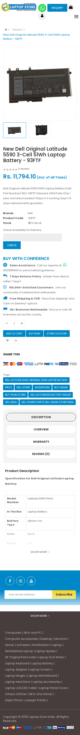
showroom (42, 387)
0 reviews (24, 168)
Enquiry (57, 8)
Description (41, 417)
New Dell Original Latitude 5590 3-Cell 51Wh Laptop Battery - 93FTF (36, 37)
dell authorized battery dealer (50, 394)
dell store (23, 387)
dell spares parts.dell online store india (48, 402)
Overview (41, 429)
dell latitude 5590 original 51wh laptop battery (36, 380)
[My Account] (42, 16)
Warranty (41, 442)
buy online (61, 387)
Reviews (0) (41, 454)
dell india (11, 402)
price (8, 387)
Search (17, 30)
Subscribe (64, 594)
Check (12, 245)
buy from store (15, 394)
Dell (30, 213)
